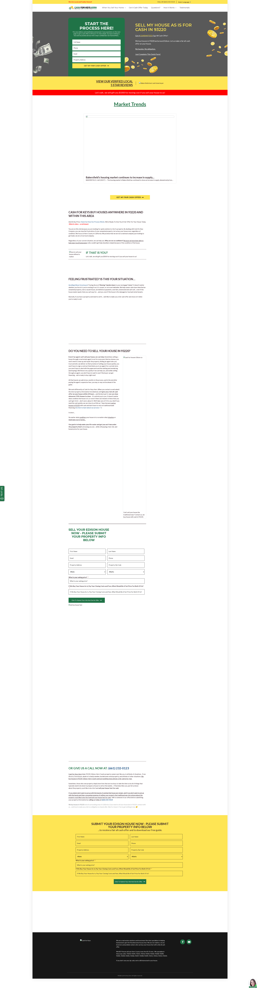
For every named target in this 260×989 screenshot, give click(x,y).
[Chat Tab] (130, 494)
